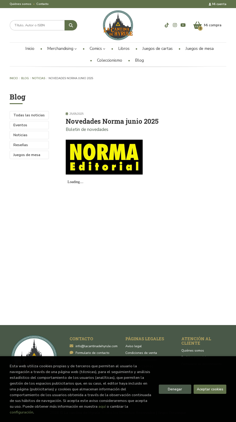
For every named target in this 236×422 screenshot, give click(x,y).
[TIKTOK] (166, 25)
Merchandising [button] (60, 48)
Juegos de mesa (26, 154)
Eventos (20, 125)
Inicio (14, 78)
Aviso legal (133, 346)
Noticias (38, 78)
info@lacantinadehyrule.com (97, 346)
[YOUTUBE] (183, 25)
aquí (102, 406)
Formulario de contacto (92, 353)
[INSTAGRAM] (174, 25)
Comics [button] (96, 48)
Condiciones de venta (141, 353)
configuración (21, 412)
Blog (25, 78)
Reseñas (20, 145)
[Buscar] (71, 25)
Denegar (175, 389)
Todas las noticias (29, 115)
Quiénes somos (20, 4)
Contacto (42, 4)
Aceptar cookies (210, 389)
